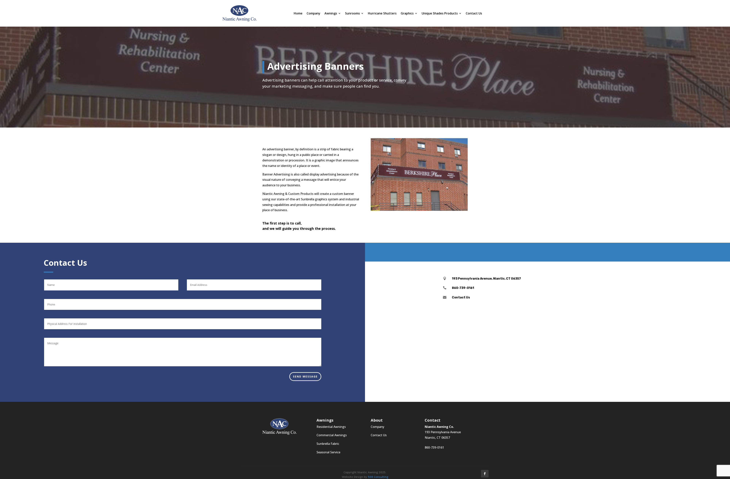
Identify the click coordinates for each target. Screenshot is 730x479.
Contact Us (474, 13)
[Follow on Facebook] (485, 473)
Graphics (407, 13)
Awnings (331, 13)
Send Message (305, 376)
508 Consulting (378, 477)
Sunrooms (352, 13)
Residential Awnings (331, 427)
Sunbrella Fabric (328, 444)
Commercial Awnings (332, 435)
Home (298, 13)
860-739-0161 (434, 447)
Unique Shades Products (440, 13)
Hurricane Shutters (382, 13)
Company (313, 13)
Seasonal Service (328, 452)
